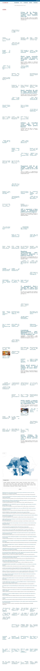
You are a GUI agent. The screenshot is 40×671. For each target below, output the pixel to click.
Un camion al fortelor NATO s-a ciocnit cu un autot (24, 614)
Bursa (34, 483)
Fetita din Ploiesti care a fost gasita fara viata (24, 609)
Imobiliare (8, 482)
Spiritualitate (13, 482)
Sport (32, 483)
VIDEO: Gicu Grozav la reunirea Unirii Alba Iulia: (34, 261)
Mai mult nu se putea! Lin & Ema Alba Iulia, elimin (15, 184)
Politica (17, 482)
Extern (13, 483)
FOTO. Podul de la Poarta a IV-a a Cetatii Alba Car (34, 273)
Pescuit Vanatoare (27, 483)
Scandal (5, 482)
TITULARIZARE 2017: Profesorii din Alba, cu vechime (24, 228)
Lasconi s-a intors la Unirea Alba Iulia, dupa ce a (6, 78)
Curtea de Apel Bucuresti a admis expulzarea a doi (34, 614)
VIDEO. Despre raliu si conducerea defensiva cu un (24, 141)
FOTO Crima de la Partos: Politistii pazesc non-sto (24, 305)
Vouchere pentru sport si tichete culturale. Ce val (6, 356)
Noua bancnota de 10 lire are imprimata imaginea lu (6, 610)
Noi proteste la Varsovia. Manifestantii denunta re (34, 610)
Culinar (29, 482)
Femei (4, 483)
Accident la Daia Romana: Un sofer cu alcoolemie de (6, 387)
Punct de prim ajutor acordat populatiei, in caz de (15, 98)
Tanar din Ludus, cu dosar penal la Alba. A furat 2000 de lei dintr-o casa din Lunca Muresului (17, 529)
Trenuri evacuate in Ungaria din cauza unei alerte (6, 614)
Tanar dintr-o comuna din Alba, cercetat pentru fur (34, 98)
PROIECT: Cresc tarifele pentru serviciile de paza (34, 154)
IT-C (21, 2)
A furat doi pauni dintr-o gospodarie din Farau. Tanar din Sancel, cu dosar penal (15, 526)
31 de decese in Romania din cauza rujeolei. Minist (34, 110)
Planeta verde (8, 483)
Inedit (22, 483)
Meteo (30, 2)
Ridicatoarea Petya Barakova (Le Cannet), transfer (15, 352)
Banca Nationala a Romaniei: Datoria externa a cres (34, 422)
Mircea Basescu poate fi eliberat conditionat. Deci (15, 609)
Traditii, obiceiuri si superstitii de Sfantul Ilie (6, 141)
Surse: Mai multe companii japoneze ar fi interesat (6, 618)
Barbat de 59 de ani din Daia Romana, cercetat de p (24, 384)
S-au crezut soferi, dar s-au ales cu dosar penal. (34, 384)
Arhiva (20, 489)
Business (36, 2)
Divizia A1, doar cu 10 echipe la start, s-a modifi (15, 31)
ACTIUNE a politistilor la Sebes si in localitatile (6, 384)
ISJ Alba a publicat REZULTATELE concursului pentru (24, 317)
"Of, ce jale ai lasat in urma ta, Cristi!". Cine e (6, 228)
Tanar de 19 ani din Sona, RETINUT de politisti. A (15, 197)
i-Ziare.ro (5, 2)
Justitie (19, 483)
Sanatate (21, 482)
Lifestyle (32, 482)
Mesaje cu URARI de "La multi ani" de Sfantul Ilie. (24, 66)
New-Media (25, 482)
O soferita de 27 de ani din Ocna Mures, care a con (15, 384)
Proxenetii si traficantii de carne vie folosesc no (15, 614)
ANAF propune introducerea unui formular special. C (24, 414)
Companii (26, 2)
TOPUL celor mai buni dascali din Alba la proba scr (34, 197)
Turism (16, 483)
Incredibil (16, 2)
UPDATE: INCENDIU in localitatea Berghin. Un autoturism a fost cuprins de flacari (16, 512)
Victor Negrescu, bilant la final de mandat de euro (15, 340)
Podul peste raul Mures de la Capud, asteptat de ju (15, 43)
